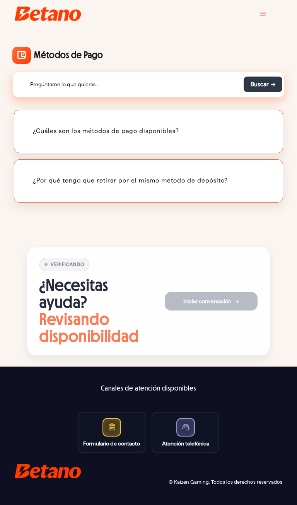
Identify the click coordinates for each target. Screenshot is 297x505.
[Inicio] (48, 14)
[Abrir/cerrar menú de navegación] (268, 14)
